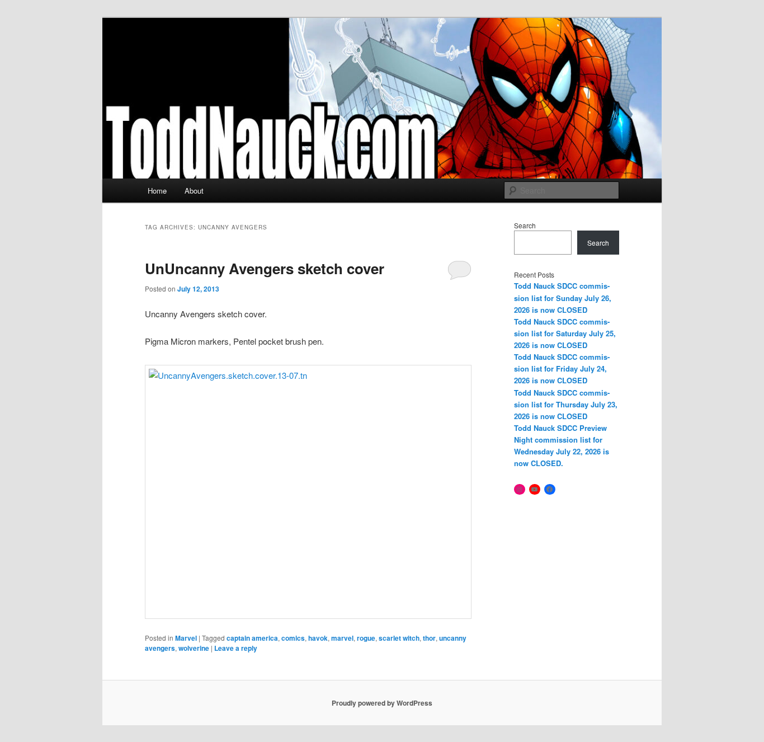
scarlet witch (399, 638)
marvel (342, 638)
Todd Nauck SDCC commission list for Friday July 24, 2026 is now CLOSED (562, 368)
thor (429, 638)
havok (318, 638)
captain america (252, 638)
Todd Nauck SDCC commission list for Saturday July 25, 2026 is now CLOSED (565, 333)
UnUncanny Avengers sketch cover (264, 268)
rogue (366, 638)
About (194, 190)
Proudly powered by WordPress (382, 703)
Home (157, 190)
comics (293, 638)
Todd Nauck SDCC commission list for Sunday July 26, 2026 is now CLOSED (562, 297)
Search (525, 225)
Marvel (186, 638)
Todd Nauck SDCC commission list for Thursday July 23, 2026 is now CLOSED (565, 404)
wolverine (193, 648)
